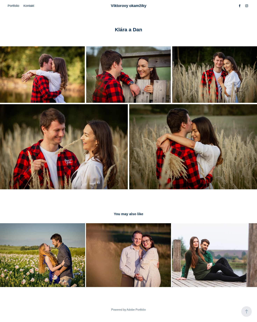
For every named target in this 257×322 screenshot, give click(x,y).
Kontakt (28, 6)
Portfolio (13, 6)
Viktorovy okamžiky (128, 5)
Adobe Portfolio (136, 309)
